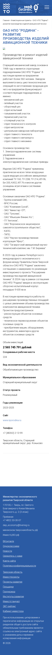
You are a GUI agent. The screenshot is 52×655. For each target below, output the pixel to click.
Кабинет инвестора (13, 611)
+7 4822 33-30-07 (12, 520)
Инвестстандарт (11, 601)
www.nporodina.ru (12, 420)
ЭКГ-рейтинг (9, 606)
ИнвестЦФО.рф (11, 535)
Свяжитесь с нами (12, 556)
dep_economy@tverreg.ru (16, 525)
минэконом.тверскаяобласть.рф (20, 530)
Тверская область (12, 572)
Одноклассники (11, 546)
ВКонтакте (8, 541)
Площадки (8, 586)
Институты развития (13, 596)
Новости (7, 551)
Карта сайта (9, 560)
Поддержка (9, 591)
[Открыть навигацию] (46, 7)
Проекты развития (12, 581)
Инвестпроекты (11, 577)
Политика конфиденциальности (19, 565)
